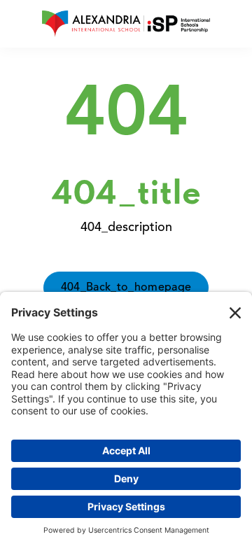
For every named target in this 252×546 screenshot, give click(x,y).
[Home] (126, 24)
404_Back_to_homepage (126, 287)
